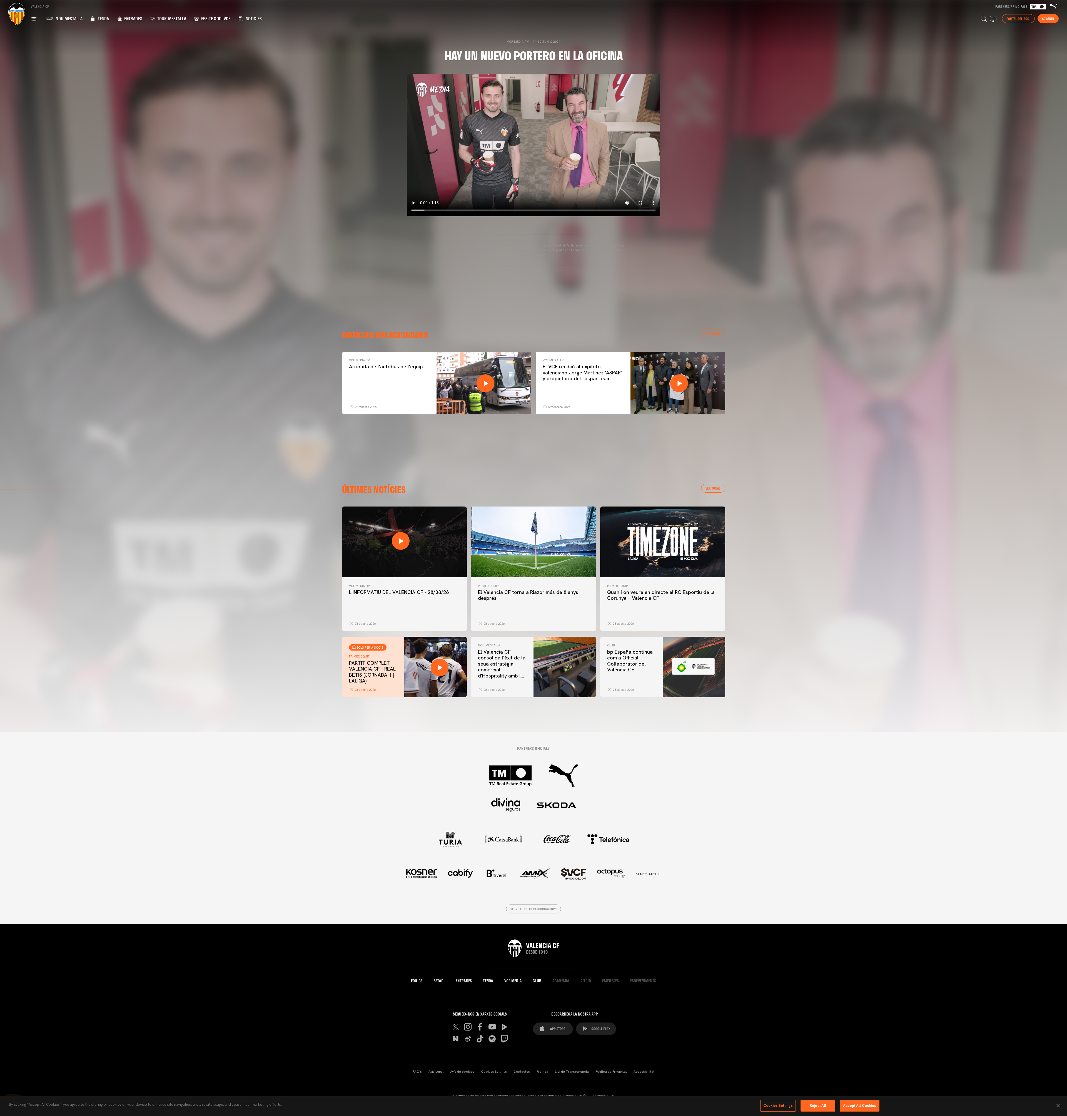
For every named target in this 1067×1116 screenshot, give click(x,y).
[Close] (1058, 1105)
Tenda (102, 18)
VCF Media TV (359, 360)
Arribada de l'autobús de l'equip (386, 366)
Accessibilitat (644, 1071)
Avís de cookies (462, 1071)
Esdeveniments (643, 981)
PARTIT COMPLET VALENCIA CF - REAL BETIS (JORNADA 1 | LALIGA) (372, 672)
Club (611, 645)
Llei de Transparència (572, 1071)
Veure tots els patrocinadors (533, 908)
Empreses (610, 981)
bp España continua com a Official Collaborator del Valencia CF (630, 661)
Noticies (253, 18)
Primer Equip (488, 586)
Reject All (818, 1105)
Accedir (1048, 18)
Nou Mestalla (68, 18)
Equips (417, 981)
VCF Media (513, 981)
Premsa (542, 1071)
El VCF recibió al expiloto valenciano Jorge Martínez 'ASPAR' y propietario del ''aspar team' (582, 372)
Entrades (132, 18)
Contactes (521, 1071)
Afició (585, 981)
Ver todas (713, 333)
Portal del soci (1018, 18)
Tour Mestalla (171, 18)
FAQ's (417, 1071)
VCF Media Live (360, 586)
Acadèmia (560, 981)
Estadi (439, 981)
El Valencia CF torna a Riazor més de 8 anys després (528, 595)
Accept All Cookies (859, 1105)
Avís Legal (435, 1071)
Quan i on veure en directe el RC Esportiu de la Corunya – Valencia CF (661, 595)
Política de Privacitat (611, 1071)
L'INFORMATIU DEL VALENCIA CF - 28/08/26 (399, 592)
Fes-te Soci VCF (215, 18)
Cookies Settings (494, 1071)
